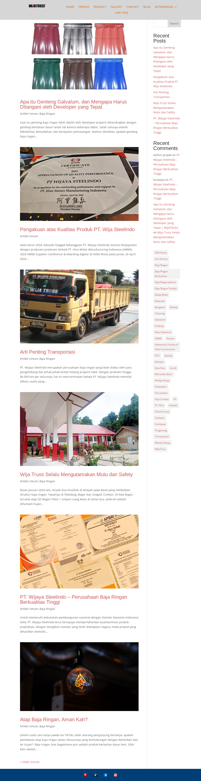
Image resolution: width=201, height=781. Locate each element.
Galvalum (160, 319)
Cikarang (160, 313)
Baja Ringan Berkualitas (161, 274)
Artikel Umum (29, 113)
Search (174, 23)
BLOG (147, 7)
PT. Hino (159, 405)
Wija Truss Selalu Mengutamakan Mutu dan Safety (76, 474)
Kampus (159, 361)
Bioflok (173, 307)
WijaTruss (160, 449)
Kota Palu (160, 368)
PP (175, 399)
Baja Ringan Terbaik (166, 288)
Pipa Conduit (162, 399)
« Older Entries (30, 762)
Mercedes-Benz (163, 374)
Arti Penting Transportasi (47, 352)
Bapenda (160, 301)
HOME (70, 7)
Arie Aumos (161, 259)
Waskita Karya (162, 442)
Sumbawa (160, 424)
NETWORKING (164, 7)
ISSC (157, 355)
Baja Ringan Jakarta (165, 282)
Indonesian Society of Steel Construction (166, 347)
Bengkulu (160, 307)
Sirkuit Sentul (162, 411)
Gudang (159, 326)
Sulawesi (159, 418)
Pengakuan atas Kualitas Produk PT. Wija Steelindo (77, 229)
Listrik (173, 368)
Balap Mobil (161, 294)
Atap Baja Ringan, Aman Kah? (54, 719)
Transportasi (162, 436)
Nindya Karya (162, 380)
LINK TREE (121, 13)
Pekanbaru (161, 386)
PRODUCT (100, 7)
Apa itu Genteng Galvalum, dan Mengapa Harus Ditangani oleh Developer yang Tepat (73, 104)
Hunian (170, 338)
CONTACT (132, 7)
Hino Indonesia (163, 332)
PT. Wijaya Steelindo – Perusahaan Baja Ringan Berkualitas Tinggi (73, 599)
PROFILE (84, 7)
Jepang (168, 355)
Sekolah (173, 405)
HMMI (158, 338)
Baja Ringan (47, 113)
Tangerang (161, 430)
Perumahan (161, 393)
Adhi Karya (161, 252)
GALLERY (116, 7)
